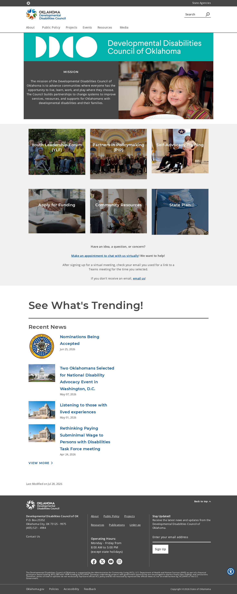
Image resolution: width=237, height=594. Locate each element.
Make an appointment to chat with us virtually (104, 256)
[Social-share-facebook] (94, 561)
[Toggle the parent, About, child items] (36, 27)
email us (139, 278)
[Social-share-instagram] (119, 561)
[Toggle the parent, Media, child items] (129, 27)
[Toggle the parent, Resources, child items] (113, 27)
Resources (97, 525)
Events (87, 27)
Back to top (201, 501)
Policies (54, 589)
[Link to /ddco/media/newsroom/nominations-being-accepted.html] (44, 346)
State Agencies (201, 3)
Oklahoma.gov (35, 589)
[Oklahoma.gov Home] (28, 3)
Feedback (90, 589)
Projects (71, 27)
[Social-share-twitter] (102, 561)
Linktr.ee (135, 525)
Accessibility (71, 589)
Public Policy (51, 27)
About (95, 516)
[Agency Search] (207, 14)
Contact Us (33, 536)
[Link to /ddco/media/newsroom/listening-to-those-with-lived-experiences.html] (44, 410)
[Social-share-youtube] (111, 561)
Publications (117, 525)
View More (39, 463)
